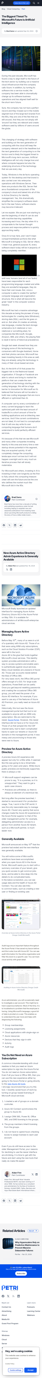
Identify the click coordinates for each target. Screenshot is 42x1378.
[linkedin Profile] (11, 569)
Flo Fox (18, 1254)
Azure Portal (13, 720)
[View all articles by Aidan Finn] (7, 1174)
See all (31, 1231)
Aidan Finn (20, 566)
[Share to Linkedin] (15, 525)
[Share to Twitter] (9, 525)
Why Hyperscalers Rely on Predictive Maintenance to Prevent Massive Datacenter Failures (27, 1246)
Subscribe (21, 1273)
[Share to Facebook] (4, 525)
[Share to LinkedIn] (18, 1297)
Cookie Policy (9, 1364)
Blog (3, 9)
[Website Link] (37, 31)
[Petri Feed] (13, 1297)
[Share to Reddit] (21, 525)
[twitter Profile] (7, 569)
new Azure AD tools (16, 1084)
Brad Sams (18, 31)
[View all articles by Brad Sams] (7, 499)
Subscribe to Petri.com (21, 3)
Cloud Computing (13, 9)
